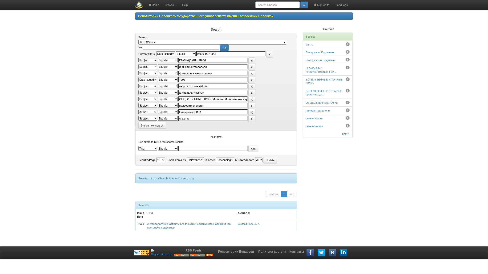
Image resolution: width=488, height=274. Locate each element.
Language (342, 5)
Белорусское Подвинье (320, 60)
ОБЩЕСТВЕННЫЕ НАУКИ (322, 102)
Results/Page (147, 160)
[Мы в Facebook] (311, 253)
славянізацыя (314, 126)
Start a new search (152, 125)
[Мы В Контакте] (333, 253)
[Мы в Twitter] (322, 253)
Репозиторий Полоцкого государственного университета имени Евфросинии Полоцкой (206, 16)
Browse (170, 5)
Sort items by (177, 160)
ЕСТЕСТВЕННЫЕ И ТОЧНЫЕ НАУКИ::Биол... (324, 93)
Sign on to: (323, 5)
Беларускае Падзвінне (320, 52)
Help (185, 5)
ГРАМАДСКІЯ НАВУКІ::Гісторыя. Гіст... (321, 69)
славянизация (314, 118)
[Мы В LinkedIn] (344, 253)
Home (155, 5)
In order (210, 160)
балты (309, 44)
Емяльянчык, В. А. (249, 223)
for (140, 47)
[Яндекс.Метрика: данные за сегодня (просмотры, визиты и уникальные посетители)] (161, 252)
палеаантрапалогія (318, 110)
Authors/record (244, 160)
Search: (143, 37)
